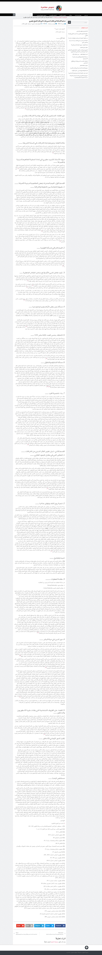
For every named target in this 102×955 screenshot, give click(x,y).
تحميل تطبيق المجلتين (41, 15)
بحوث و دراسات (78, 15)
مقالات (70, 15)
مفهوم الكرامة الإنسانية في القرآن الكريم (79, 68)
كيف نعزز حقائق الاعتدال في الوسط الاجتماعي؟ (78, 73)
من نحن (86, 15)
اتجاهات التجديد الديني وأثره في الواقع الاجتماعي (79, 62)
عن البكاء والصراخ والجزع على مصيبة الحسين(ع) (80, 58)
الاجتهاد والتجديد (53, 15)
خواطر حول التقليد (84, 47)
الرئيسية (65, 17)
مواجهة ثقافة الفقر (84, 65)
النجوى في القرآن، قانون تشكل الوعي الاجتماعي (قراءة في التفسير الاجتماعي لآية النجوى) (78, 51)
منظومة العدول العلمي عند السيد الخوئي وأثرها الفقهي (78, 35)
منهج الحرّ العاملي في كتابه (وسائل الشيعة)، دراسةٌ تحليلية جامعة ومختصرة (79, 76)
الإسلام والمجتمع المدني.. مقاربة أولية (80, 70)
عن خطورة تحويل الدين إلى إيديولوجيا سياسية (78, 38)
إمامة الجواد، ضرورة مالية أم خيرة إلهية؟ (79, 45)
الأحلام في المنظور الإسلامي (82, 31)
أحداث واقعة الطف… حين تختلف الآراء (80, 54)
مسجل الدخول (54, 941)
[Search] (14, 14)
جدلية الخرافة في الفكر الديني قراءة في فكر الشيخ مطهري (47, 21)
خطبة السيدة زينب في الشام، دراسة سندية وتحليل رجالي (78, 41)
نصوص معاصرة (63, 15)
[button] (60, 925)
